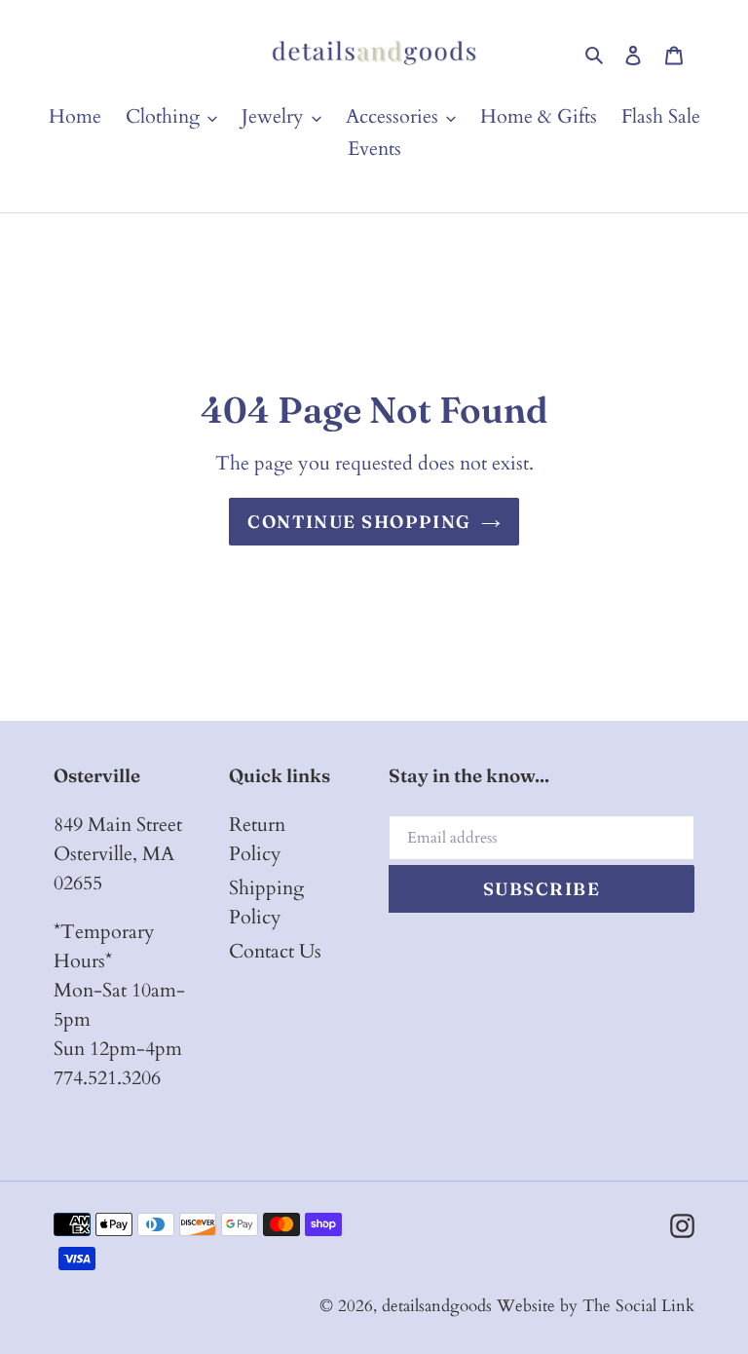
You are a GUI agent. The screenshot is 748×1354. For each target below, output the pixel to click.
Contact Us (275, 951)
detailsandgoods (437, 1306)
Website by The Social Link (595, 1306)
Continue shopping (358, 521)
